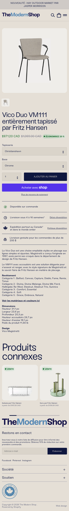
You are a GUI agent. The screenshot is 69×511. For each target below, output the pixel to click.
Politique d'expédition (57, 228)
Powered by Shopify (11, 507)
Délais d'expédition (58, 217)
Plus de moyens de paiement (34, 195)
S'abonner (57, 451)
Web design (61, 506)
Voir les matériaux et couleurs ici (21, 300)
